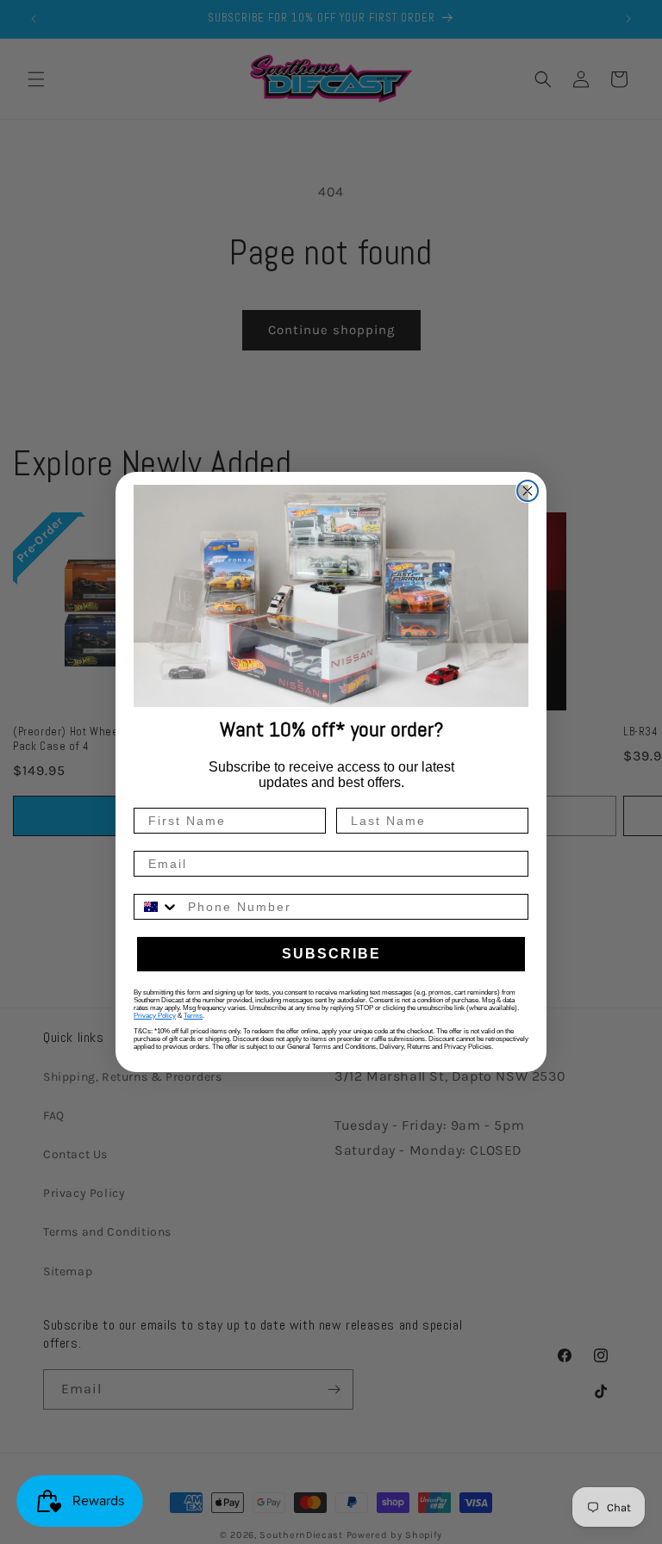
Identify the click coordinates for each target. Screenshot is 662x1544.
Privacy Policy (155, 1016)
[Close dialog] (527, 491)
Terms (193, 1016)
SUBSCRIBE (331, 953)
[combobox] (156, 907)
